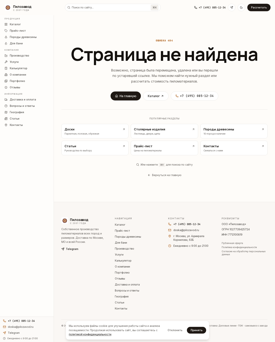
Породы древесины (128, 236)
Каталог (154, 96)
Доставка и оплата (127, 284)
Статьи (119, 302)
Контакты (121, 308)
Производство (124, 248)
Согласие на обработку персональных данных (244, 253)
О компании (122, 266)
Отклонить (175, 330)
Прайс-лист (122, 230)
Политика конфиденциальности (239, 247)
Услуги (119, 254)
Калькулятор (123, 260)
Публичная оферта (232, 243)
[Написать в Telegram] (231, 7)
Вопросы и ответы (127, 290)
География (122, 296)
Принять (196, 330)
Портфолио (122, 272)
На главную (128, 96)
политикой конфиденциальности (90, 334)
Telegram (72, 249)
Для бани (121, 242)
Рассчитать (259, 7)
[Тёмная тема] (241, 7)
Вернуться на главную (166, 175)
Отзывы (120, 278)
